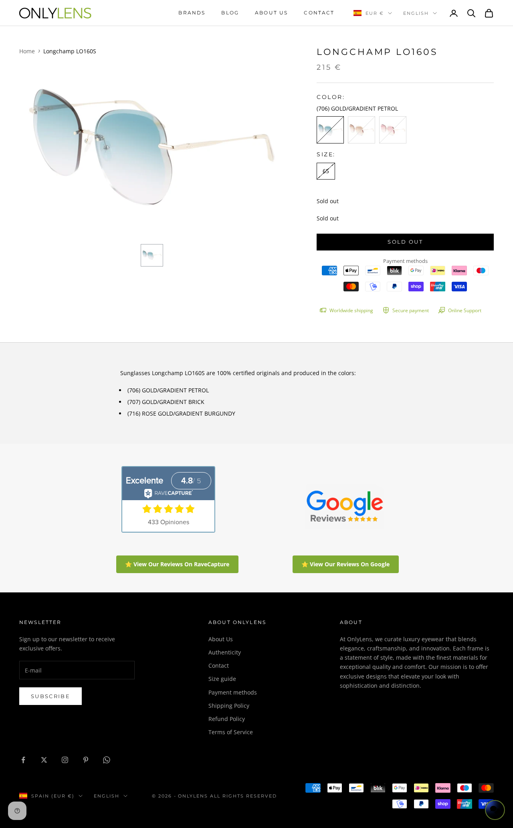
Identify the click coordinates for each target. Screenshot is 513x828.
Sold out (405, 241)
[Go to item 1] (152, 255)
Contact (319, 13)
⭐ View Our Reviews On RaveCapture (177, 564)
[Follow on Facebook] (23, 760)
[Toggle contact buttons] (495, 810)
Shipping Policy (228, 705)
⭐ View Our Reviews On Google (345, 564)
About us (271, 13)
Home (27, 51)
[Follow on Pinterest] (86, 760)
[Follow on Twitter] (44, 760)
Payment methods (232, 692)
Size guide (222, 679)
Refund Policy (226, 719)
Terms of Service (230, 732)
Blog (230, 13)
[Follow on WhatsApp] (107, 760)
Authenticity (224, 652)
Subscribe (50, 696)
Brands (191, 13)
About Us (220, 639)
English (416, 13)
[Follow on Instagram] (65, 760)
